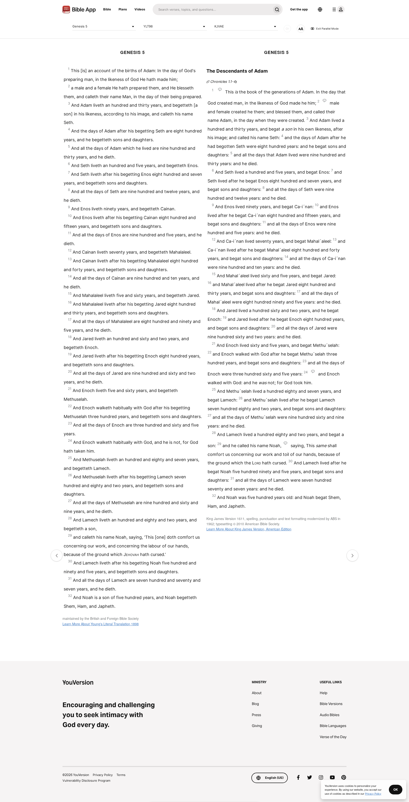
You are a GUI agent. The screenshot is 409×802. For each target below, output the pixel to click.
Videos (139, 9)
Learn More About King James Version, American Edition (248, 529)
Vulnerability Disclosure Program (86, 780)
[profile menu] (338, 9)
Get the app (299, 9)
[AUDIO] (287, 28)
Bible (107, 9)
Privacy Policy (103, 775)
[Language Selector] (320, 9)
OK (395, 789)
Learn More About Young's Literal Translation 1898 (100, 623)
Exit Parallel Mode (327, 28)
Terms (120, 775)
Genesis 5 (79, 26)
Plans (123, 9)
